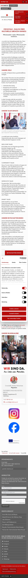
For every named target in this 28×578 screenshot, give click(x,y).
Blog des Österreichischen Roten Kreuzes (13, 527)
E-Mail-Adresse (5, 490)
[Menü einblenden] (26, 2)
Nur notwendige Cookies (14, 318)
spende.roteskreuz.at (7, 469)
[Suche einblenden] (23, 2)
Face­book (10, 327)
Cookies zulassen (14, 308)
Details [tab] (14, 262)
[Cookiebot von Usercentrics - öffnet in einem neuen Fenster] (20, 258)
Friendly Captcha (22, 502)
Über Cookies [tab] (22, 262)
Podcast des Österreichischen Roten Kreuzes (13, 530)
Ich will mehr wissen (14, 453)
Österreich (13, 5)
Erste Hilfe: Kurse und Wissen (9, 514)
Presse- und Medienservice (9, 522)
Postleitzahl (4, 495)
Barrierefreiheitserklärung (9, 571)
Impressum (5, 569)
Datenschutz (13, 569)
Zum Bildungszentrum (7, 524)
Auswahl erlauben (14, 313)
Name (3, 486)
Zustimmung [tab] (5, 262)
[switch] (24, 293)
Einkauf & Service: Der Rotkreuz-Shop (12, 517)
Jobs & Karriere (6, 519)
